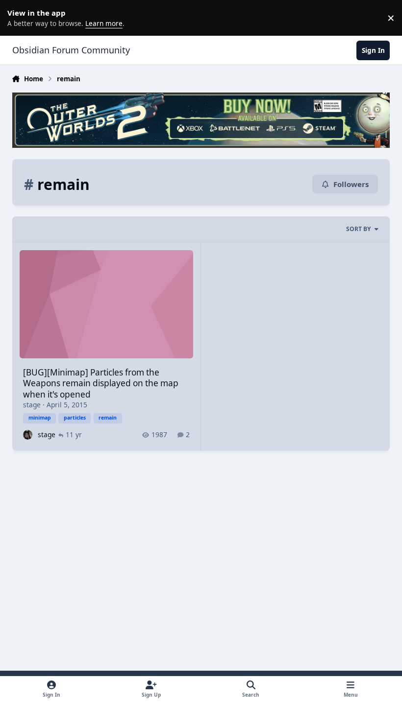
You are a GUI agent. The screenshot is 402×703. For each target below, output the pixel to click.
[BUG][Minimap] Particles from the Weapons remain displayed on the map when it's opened (100, 383)
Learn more (19, 18)
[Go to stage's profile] (27, 434)
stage (32, 404)
